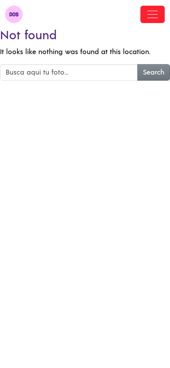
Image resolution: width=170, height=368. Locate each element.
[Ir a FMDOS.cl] (14, 14)
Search (153, 72)
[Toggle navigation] (152, 14)
